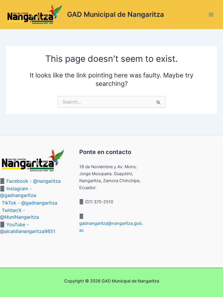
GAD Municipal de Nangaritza (115, 14)
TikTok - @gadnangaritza (29, 203)
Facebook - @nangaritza (33, 181)
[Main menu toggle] (211, 14)
